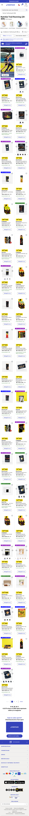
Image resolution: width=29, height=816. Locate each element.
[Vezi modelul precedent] (16, 84)
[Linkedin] (14, 790)
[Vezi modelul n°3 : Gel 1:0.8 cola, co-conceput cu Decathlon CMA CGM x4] (10, 279)
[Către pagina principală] (10, 5)
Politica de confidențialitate (19, 808)
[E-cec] (19, 774)
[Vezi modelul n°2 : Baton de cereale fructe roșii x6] (20, 558)
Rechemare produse (9, 813)
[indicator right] (27, 25)
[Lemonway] (14, 776)
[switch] (3, 43)
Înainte (21, 701)
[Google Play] (20, 783)
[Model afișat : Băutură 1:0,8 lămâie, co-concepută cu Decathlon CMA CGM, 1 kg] (5, 558)
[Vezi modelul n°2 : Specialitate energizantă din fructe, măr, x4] (7, 620)
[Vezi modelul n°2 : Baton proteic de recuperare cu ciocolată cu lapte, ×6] (20, 155)
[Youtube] (9, 790)
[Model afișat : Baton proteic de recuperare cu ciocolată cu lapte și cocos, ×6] (18, 155)
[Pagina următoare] (27, 742)
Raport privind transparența (17, 812)
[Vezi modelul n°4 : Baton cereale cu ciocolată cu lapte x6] (25, 558)
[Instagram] (11, 790)
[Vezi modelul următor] (26, 84)
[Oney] (22, 773)
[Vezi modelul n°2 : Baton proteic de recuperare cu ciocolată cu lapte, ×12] (23, 123)
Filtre (7, 35)
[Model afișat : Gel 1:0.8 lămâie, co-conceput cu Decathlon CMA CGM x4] (5, 279)
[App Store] (9, 783)
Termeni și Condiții (8, 808)
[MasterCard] (7, 773)
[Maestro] (10, 773)
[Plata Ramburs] (25, 773)
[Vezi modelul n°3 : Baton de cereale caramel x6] (23, 558)
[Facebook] (7, 790)
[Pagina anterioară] (2, 742)
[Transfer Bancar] (13, 774)
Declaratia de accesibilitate (20, 813)
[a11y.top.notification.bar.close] (27, 1)
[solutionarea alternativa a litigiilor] (14, 797)
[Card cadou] (16, 773)
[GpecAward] (19, 791)
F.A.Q (9, 812)
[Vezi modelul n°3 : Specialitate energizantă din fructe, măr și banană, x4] (10, 620)
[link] (5, 75)
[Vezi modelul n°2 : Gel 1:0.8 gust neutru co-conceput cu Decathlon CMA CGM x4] (7, 279)
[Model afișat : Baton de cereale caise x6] (18, 558)
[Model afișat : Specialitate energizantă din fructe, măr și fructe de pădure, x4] (5, 620)
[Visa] (4, 773)
